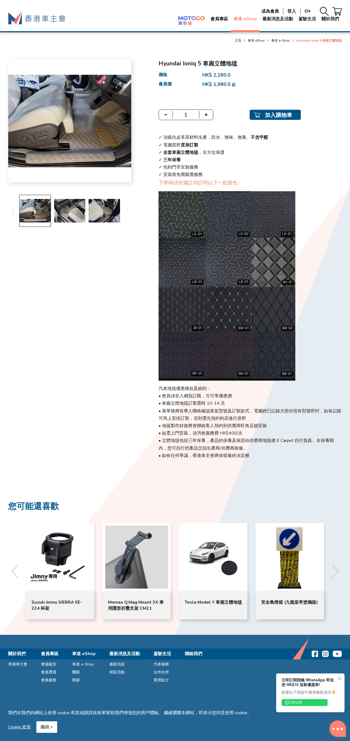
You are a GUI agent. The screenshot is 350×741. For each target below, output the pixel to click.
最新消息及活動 (277, 19)
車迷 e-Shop (280, 40)
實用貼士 (161, 680)
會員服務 (48, 680)
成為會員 (270, 11)
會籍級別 (48, 664)
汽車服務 (161, 664)
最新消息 (117, 664)
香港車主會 (17, 664)
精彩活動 (117, 672)
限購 (76, 680)
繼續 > (46, 727)
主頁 (238, 40)
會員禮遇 (48, 672)
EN (307, 11)
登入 (291, 11)
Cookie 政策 (19, 727)
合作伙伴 (161, 672)
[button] (13, 210)
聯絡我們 (193, 654)
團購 (76, 672)
